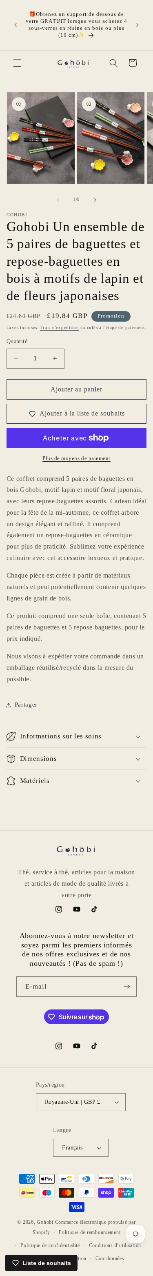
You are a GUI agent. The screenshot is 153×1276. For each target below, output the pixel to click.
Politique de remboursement (89, 1232)
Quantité (17, 341)
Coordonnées (109, 1258)
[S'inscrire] (127, 986)
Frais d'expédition (59, 327)
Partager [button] (26, 704)
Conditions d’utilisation (115, 1245)
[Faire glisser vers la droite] (95, 200)
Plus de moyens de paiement (76, 458)
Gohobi (45, 1222)
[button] (17, 62)
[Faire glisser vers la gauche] (58, 200)
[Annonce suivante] (137, 25)
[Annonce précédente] (15, 25)
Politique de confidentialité (50, 1245)
